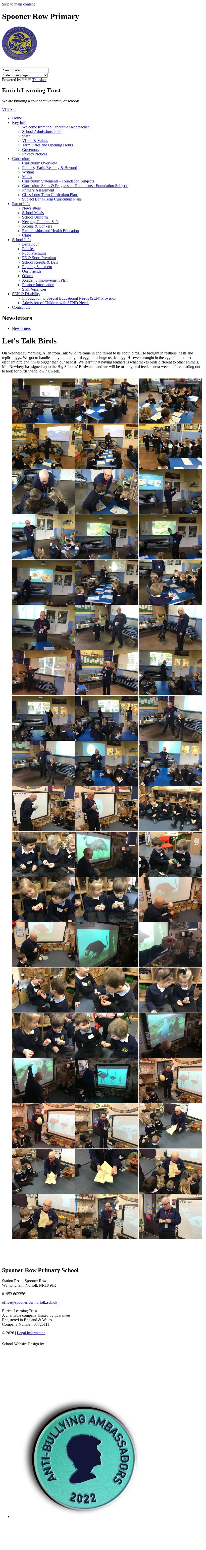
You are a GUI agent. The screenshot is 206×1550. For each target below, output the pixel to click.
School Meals (33, 213)
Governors (30, 149)
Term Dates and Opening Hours (47, 145)
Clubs (26, 235)
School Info (21, 240)
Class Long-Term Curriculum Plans (50, 194)
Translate (39, 80)
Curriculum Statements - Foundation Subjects (58, 181)
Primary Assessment (38, 190)
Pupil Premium (34, 253)
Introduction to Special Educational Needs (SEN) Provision (69, 298)
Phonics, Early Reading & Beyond (49, 167)
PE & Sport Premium (39, 258)
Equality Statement (37, 267)
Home (17, 118)
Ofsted (27, 276)
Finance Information (38, 285)
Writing (28, 172)
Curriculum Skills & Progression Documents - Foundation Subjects (75, 185)
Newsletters (31, 208)
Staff (26, 136)
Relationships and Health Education (50, 231)
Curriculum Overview (39, 163)
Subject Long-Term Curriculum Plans (52, 199)
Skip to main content (18, 4)
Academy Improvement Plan (45, 280)
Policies (28, 249)
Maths (27, 176)
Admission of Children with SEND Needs (55, 303)
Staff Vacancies (34, 289)
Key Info (19, 122)
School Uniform (35, 217)
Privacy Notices (34, 154)
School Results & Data (40, 262)
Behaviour (30, 244)
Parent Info (21, 204)
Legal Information (31, 1333)
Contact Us (21, 307)
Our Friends (31, 271)
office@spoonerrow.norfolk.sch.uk (29, 1302)
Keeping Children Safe (40, 222)
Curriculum (21, 158)
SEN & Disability (26, 294)
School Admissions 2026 (42, 131)
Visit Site (9, 109)
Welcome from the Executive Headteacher (55, 127)
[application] (103, 1369)
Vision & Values (35, 140)
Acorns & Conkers (37, 226)
